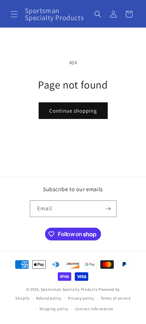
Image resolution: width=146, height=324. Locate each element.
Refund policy (48, 298)
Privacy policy (81, 298)
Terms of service (115, 298)
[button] (14, 14)
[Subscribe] (108, 208)
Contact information (94, 308)
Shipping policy (54, 308)
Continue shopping (73, 110)
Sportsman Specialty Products (69, 289)
